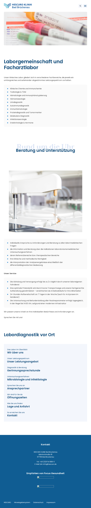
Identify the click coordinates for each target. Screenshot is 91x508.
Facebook (79, 502)
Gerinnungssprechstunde (23, 369)
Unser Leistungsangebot (22, 360)
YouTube (84, 502)
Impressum (51, 502)
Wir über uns (17, 351)
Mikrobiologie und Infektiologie (27, 378)
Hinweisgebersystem (22, 502)
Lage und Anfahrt (18, 405)
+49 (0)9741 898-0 (47, 462)
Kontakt (16, 414)
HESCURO (7, 502)
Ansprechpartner (18, 387)
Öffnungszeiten (17, 396)
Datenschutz (38, 502)
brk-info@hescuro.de (48, 464)
